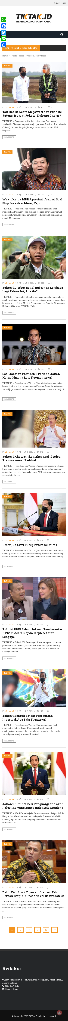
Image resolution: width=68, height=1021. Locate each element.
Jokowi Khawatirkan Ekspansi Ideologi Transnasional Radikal (32, 458)
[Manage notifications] (59, 1012)
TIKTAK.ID (33, 1016)
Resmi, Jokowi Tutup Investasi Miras (29, 545)
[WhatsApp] (4, 19)
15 (46, 930)
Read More (9, 137)
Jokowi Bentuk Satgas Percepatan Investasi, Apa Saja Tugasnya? (27, 717)
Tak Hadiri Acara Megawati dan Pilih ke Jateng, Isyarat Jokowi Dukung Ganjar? (32, 113)
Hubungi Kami (11, 989)
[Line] (4, 38)
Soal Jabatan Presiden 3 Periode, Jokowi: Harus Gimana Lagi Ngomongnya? (32, 375)
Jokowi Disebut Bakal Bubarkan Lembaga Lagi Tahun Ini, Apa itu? (32, 289)
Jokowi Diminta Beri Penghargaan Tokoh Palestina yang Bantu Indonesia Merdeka (33, 805)
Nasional (7, 66)
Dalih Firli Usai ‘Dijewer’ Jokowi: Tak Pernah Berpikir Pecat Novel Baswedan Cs (33, 894)
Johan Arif (10, 107)
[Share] (4, 45)
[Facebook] (4, 26)
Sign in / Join (60, 3)
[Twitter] (4, 32)
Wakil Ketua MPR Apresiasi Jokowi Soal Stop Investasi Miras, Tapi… (32, 201)
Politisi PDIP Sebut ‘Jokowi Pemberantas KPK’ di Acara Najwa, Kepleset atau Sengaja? (32, 633)
